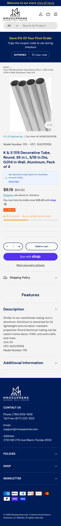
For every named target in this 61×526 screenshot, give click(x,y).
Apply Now (14, 181)
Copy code (41, 54)
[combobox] (30, 25)
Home (6, 67)
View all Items (45, 3)
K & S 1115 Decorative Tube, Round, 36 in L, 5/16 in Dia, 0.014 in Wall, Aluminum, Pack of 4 (28, 71)
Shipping (8, 195)
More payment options (30, 265)
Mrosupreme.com (19, 514)
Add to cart (41, 246)
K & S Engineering (13, 136)
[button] (48, 14)
